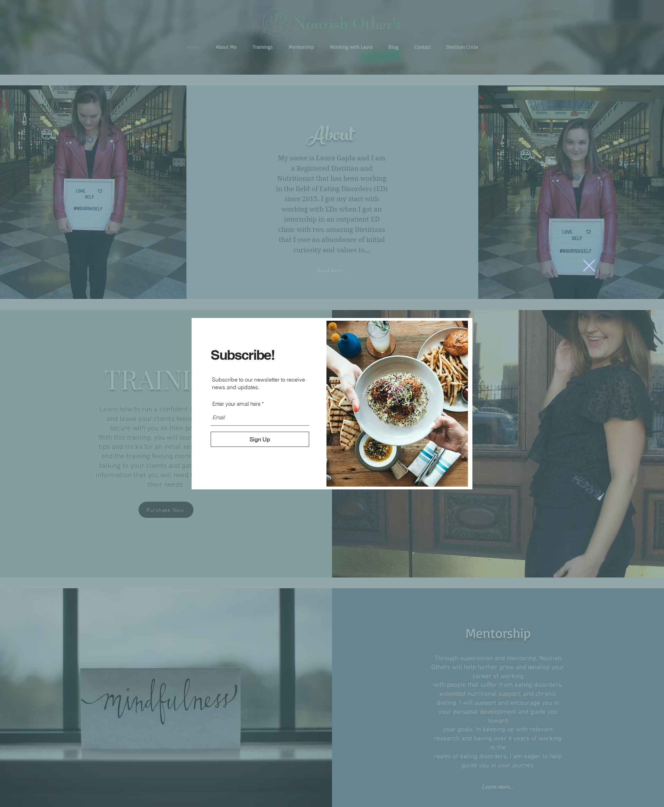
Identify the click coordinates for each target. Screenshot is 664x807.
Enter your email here (236, 403)
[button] (589, 265)
